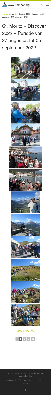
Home (4, 14)
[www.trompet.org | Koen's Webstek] (4, 4)
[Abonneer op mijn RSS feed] (25, 390)
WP (20, 380)
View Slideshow (25, 331)
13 (33, 338)
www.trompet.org (22, 373)
